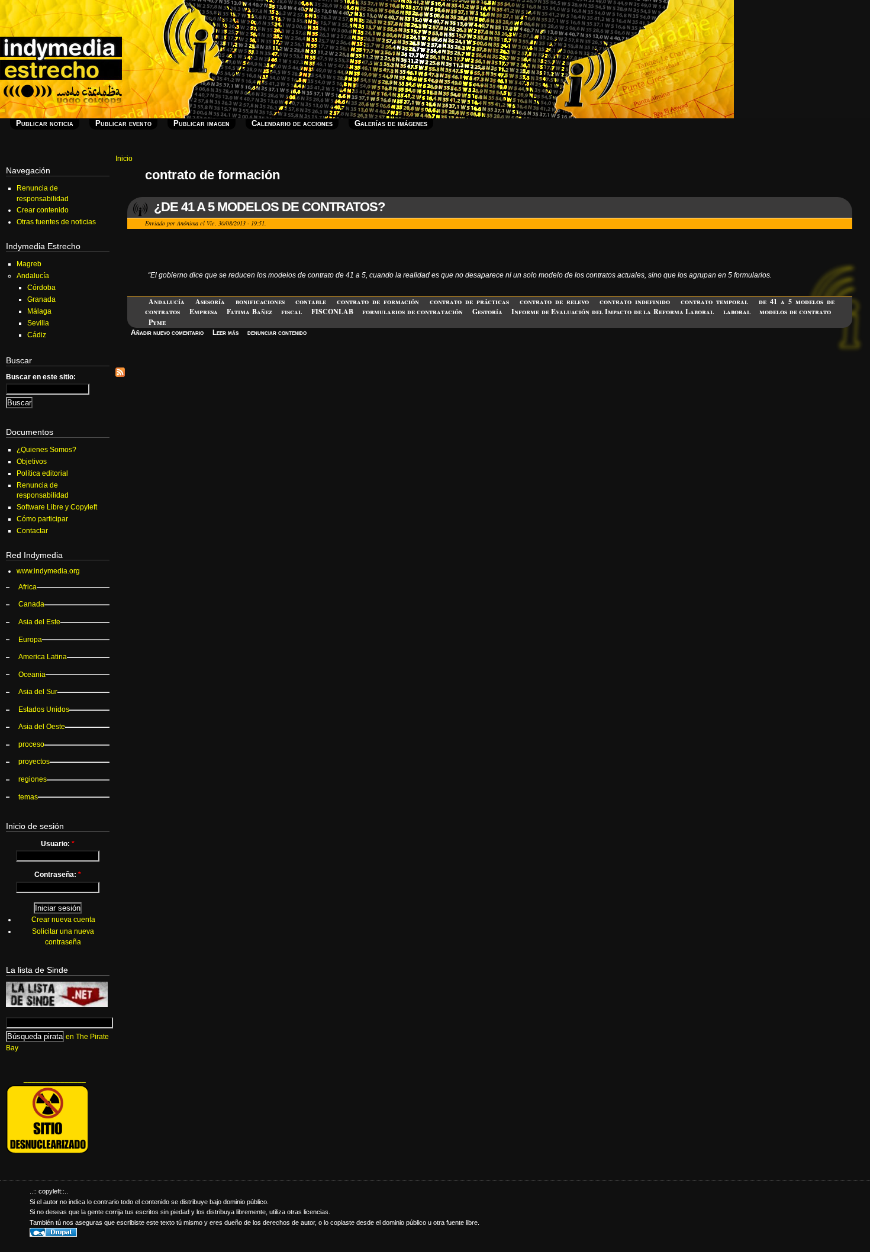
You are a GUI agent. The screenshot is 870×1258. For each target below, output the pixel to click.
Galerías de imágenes (391, 123)
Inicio (124, 158)
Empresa (203, 312)
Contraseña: (57, 874)
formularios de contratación (412, 312)
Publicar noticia (44, 123)
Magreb (29, 264)
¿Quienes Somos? (46, 450)
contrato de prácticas (469, 301)
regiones (32, 779)
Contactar (32, 531)
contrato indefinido (635, 301)
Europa (30, 640)
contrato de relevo (554, 301)
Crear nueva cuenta (63, 919)
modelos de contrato (795, 312)
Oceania (32, 674)
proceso (31, 744)
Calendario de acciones (292, 123)
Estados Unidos (43, 709)
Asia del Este (39, 622)
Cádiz (36, 335)
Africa (27, 587)
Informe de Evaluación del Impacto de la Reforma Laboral (612, 312)
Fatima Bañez (249, 312)
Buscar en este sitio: (41, 377)
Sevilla (38, 323)
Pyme (157, 322)
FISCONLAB (332, 312)
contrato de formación (378, 301)
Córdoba (41, 287)
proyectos (34, 761)
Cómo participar (42, 519)
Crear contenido (43, 210)
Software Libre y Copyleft (57, 507)
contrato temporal (714, 301)
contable (310, 301)
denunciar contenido (277, 332)
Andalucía (167, 301)
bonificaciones (260, 301)
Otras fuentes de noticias (56, 222)
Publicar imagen (201, 123)
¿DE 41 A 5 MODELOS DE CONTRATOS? (269, 206)
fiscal (291, 312)
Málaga (39, 311)
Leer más (225, 332)
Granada (41, 299)
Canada (31, 604)
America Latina (42, 657)
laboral (736, 312)
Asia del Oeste (41, 726)
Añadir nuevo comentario (167, 332)
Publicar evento (123, 123)
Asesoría (210, 301)
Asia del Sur (37, 692)
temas (28, 797)
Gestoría (487, 312)
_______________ (55, 1079)
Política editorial (42, 473)
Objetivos (32, 461)
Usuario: (58, 844)
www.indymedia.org (48, 571)
